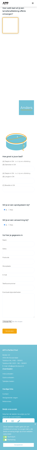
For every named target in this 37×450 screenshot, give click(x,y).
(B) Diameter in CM (9, 165)
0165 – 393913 (17, 360)
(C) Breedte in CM (8, 185)
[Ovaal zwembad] (10, 89)
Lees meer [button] (7, 434)
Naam (4, 240)
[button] (5, 437)
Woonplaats (6, 266)
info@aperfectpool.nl (16, 366)
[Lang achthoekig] (27, 89)
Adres (4, 249)
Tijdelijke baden (8, 381)
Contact (5, 394)
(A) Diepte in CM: (16, 161)
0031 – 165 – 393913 (19, 363)
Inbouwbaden (7, 374)
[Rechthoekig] (27, 27)
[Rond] (10, 27)
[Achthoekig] (10, 110)
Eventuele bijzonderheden (11, 292)
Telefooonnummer (8, 283)
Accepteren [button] (18, 445)
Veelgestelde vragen (10, 398)
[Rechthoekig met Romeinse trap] (27, 48)
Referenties (6, 401)
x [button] (35, 424)
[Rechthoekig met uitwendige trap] (10, 48)
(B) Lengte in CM (8, 177)
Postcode (5, 257)
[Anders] (27, 110)
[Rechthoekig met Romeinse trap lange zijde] (27, 69)
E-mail (4, 275)
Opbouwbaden (8, 377)
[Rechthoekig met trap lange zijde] (10, 69)
